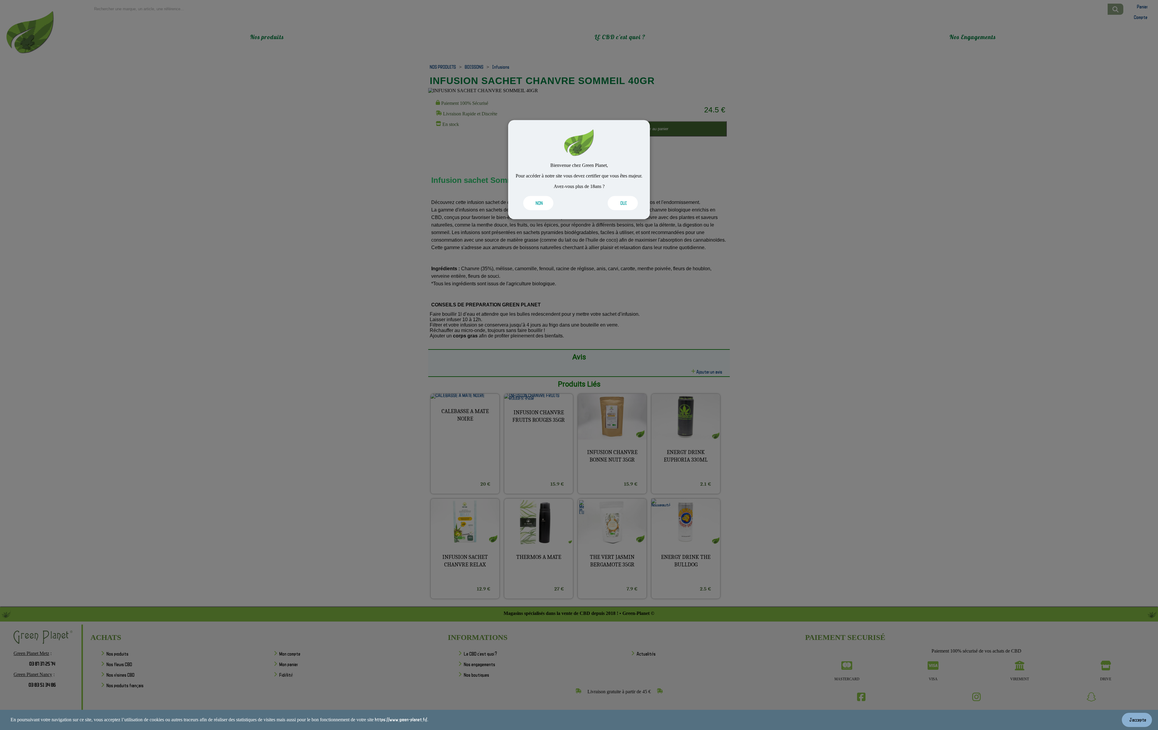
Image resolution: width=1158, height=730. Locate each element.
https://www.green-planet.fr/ (401, 719)
